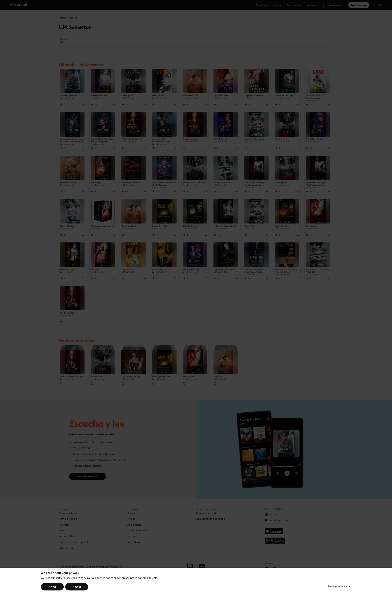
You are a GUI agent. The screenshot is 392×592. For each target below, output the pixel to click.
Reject (52, 586)
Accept (77, 586)
